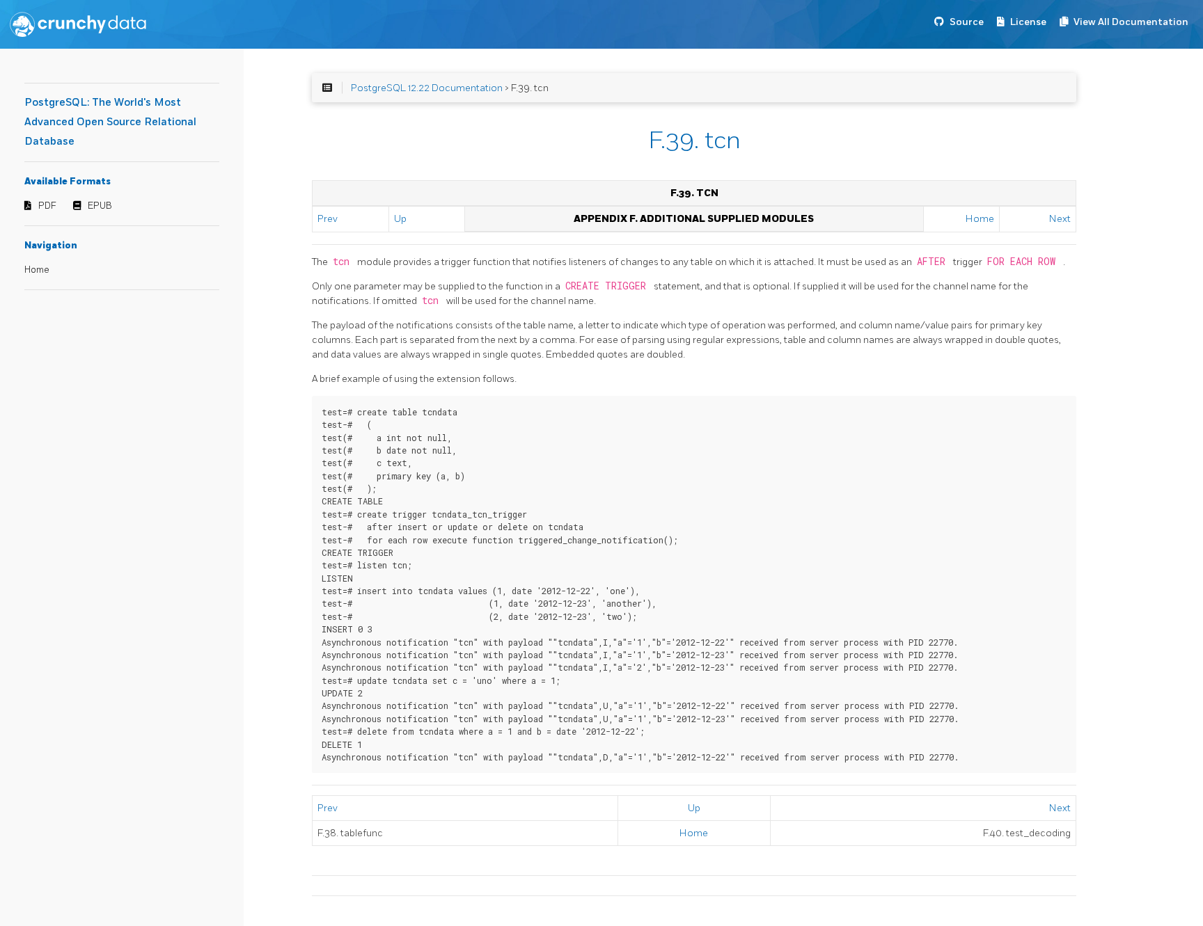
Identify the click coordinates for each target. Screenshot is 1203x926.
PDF (47, 205)
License (1028, 22)
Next (1060, 219)
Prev (327, 219)
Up (400, 219)
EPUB (100, 205)
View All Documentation (1131, 22)
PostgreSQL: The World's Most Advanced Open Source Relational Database (110, 122)
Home (36, 270)
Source (967, 22)
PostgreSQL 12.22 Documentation (427, 88)
